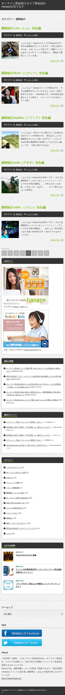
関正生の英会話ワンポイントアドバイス (21, 528)
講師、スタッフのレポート (16, 523)
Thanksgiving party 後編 (26, 555)
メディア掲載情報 (13, 488)
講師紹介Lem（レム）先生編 (21, 28)
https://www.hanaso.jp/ (11, 678)
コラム (8, 533)
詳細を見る (55, 61)
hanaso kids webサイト (33, 350)
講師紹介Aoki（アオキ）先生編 (23, 162)
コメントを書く (32, 35)
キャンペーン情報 (13, 483)
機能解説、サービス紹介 (15, 493)
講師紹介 (19, 35)
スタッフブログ (12, 513)
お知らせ (9, 478)
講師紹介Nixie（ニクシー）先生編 (25, 73)
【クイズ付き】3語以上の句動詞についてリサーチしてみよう (38, 585)
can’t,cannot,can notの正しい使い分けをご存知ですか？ (27, 445)
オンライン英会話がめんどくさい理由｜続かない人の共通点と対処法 (32, 400)
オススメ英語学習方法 (14, 508)
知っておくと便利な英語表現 (17, 498)
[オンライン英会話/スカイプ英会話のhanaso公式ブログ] (24, 5)
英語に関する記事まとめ (15, 503)
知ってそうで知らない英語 (16, 472)
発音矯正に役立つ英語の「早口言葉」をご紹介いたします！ (28, 427)
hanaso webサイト (20, 307)
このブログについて (13, 467)
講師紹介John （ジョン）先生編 (24, 207)
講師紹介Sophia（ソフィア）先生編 (26, 117)
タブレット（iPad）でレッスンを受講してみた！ (24, 422)
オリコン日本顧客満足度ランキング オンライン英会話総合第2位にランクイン (39, 570)
